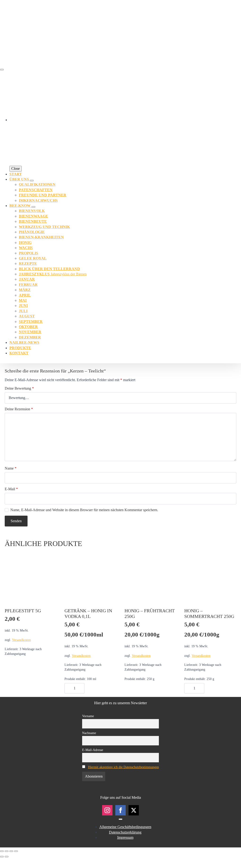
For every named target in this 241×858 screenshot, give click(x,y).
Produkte (20, 348)
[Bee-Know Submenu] (33, 207)
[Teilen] (11, 851)
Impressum (125, 837)
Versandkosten (21, 640)
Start (15, 174)
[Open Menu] (2, 69)
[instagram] (107, 810)
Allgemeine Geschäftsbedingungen (125, 827)
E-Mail (11, 489)
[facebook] (120, 810)
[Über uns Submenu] (32, 180)
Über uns (19, 179)
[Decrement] (68, 688)
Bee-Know (20, 206)
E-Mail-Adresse (92, 750)
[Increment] (80, 688)
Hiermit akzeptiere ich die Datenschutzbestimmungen (123, 767)
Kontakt (18, 353)
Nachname (89, 733)
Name (10, 468)
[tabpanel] (120, 428)
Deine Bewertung (19, 388)
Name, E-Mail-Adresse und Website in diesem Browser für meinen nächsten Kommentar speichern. (84, 510)
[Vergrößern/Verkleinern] (2, 851)
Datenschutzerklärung (125, 832)
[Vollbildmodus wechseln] (6, 851)
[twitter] (134, 810)
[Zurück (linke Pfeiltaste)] (2, 856)
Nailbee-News (24, 342)
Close (15, 168)
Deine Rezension (19, 409)
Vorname (88, 716)
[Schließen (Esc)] (16, 851)
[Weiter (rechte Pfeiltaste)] (6, 856)
